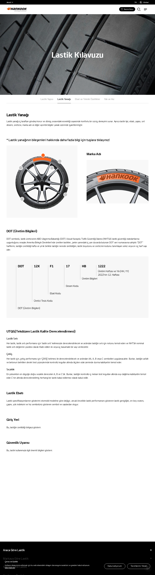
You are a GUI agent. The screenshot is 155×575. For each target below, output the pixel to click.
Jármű (9, 2)
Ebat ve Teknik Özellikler (87, 99)
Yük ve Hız (109, 99)
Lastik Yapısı (47, 99)
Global (145, 2)
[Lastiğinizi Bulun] (139, 9)
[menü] (145, 9)
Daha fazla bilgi (10, 568)
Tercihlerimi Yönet (139, 565)
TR (135, 2)
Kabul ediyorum (115, 565)
